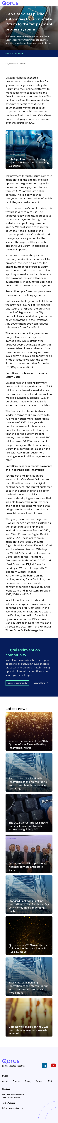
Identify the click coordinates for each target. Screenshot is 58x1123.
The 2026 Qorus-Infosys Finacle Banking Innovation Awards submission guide (28, 826)
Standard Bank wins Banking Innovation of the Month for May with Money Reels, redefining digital (29, 906)
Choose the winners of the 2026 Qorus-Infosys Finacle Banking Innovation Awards (28, 744)
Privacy (28, 1081)
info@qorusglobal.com (13, 1108)
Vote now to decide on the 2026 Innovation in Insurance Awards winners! (28, 1030)
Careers (39, 1081)
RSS (50, 1081)
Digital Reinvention (14, 53)
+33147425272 (8, 1103)
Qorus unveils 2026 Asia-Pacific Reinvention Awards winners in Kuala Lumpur (28, 948)
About (5, 1081)
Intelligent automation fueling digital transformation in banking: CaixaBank (29, 162)
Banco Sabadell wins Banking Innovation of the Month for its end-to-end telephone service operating (28, 783)
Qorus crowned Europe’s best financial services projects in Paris (27, 867)
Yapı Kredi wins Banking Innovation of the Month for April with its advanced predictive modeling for (29, 988)
